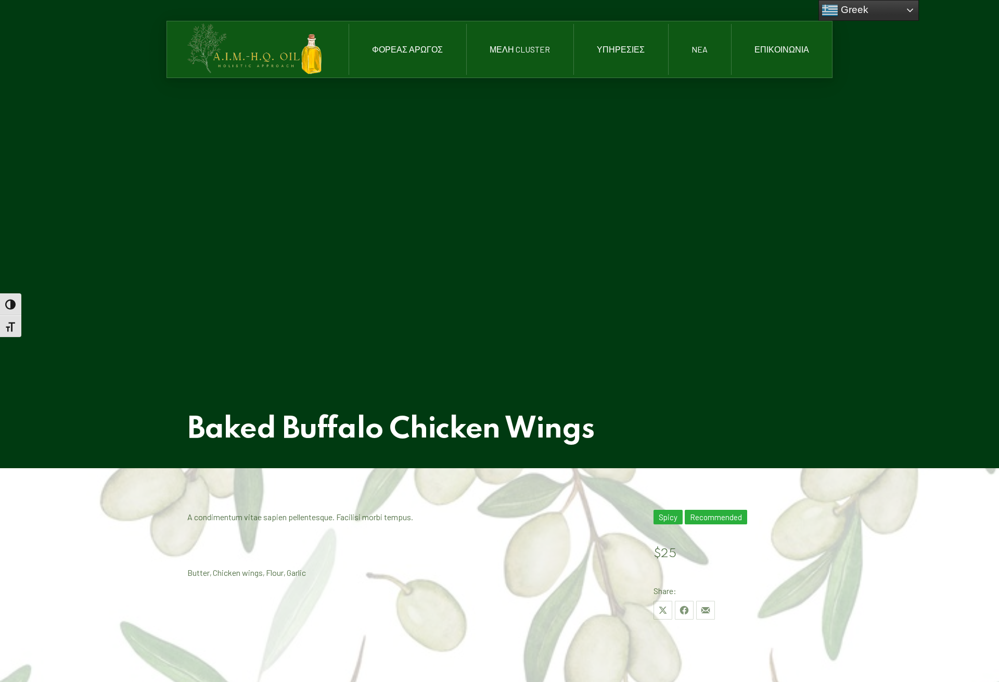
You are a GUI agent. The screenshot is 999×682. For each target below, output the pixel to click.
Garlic (296, 572)
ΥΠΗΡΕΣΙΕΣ (621, 49)
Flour (275, 572)
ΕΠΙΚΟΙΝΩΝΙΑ (781, 49)
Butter (198, 572)
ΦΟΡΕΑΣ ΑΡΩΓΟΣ (407, 49)
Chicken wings (238, 572)
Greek (853, 9)
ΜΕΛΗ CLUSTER (520, 49)
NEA (699, 49)
